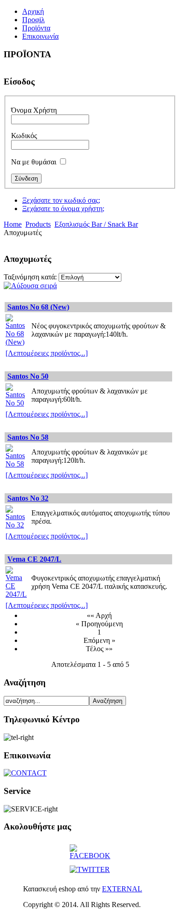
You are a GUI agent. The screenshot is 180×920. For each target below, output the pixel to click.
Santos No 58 (27, 437)
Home (13, 224)
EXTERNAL (122, 889)
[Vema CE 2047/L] (17, 594)
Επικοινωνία (40, 36)
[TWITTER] (90, 869)
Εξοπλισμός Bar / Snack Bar (96, 224)
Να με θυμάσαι (33, 162)
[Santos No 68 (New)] (17, 342)
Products (38, 224)
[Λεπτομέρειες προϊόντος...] (47, 353)
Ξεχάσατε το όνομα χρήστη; (63, 208)
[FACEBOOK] (90, 855)
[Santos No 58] (17, 464)
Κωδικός (24, 135)
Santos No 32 (27, 498)
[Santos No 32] (17, 525)
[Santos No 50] (17, 403)
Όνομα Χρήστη (34, 110)
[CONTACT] (25, 773)
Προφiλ (33, 20)
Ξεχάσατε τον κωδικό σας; (61, 200)
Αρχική (33, 11)
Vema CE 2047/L (34, 559)
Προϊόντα (36, 28)
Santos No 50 (27, 376)
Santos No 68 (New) (38, 307)
